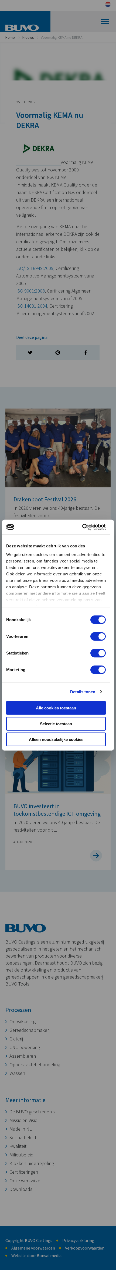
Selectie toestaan (56, 723)
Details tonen (82, 691)
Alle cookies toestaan (56, 708)
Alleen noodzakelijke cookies (56, 739)
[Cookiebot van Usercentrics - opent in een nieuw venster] (82, 526)
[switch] (98, 636)
